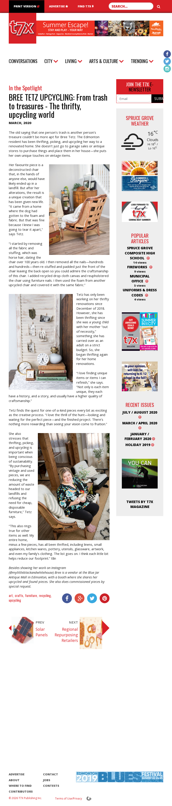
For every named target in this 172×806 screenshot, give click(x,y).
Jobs (46, 780)
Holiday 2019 (138, 444)
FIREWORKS (137, 267)
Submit (158, 98)
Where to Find (20, 786)
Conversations (23, 61)
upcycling (15, 600)
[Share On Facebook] (65, 598)
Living (71, 61)
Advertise (57, 6)
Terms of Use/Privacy (68, 798)
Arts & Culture (103, 61)
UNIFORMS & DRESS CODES (140, 292)
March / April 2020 (139, 423)
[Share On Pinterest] (103, 598)
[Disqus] (59, 716)
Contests (51, 786)
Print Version (25, 6)
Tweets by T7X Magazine (139, 504)
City (48, 61)
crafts (19, 595)
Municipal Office (140, 278)
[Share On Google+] (78, 598)
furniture (31, 595)
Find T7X (85, 6)
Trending (139, 61)
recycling (45, 595)
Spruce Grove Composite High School (140, 253)
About (14, 780)
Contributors (21, 791)
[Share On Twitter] (90, 598)
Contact (50, 774)
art (11, 595)
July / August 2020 (140, 412)
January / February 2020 (138, 436)
